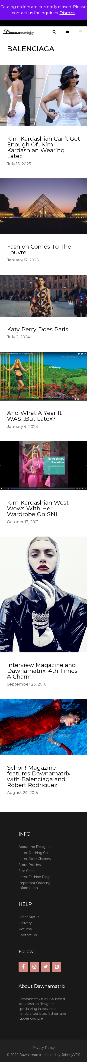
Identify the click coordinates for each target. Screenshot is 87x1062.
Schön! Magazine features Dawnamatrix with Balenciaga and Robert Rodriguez (38, 776)
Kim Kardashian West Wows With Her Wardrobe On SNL (38, 508)
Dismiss (67, 12)
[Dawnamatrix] (19, 32)
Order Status (29, 917)
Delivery (25, 923)
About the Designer (35, 847)
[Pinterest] (56, 967)
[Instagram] (34, 967)
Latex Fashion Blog (34, 877)
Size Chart (27, 871)
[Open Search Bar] (54, 32)
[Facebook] (23, 967)
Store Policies (30, 865)
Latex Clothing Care (35, 853)
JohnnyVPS (70, 1055)
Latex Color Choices (35, 859)
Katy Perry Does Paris (37, 329)
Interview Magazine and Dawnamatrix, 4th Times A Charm (42, 670)
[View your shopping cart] (67, 32)
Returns (25, 929)
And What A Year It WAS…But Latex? (34, 415)
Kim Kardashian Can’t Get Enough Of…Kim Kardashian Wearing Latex (43, 147)
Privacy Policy (43, 1048)
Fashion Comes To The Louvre (39, 249)
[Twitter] (45, 967)
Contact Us (28, 935)
